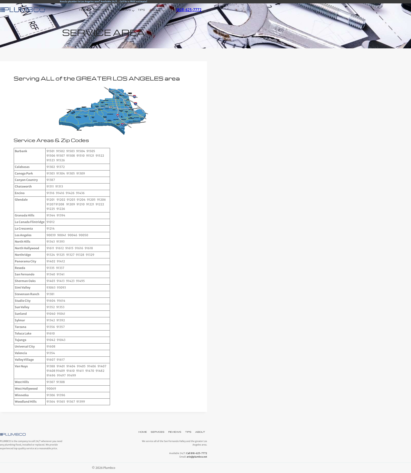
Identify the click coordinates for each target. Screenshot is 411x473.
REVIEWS (174, 431)
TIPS (141, 9)
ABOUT (200, 431)
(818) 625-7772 (188, 9)
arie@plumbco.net (197, 456)
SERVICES (157, 431)
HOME (84, 9)
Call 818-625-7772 (196, 453)
